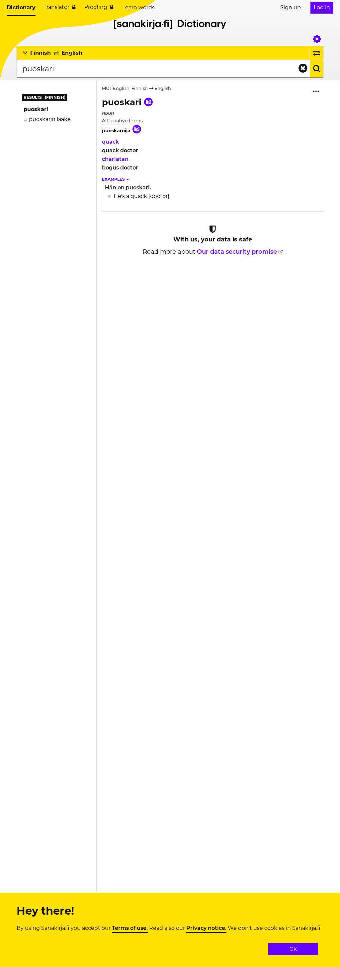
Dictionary (21, 7)
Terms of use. (130, 928)
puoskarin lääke (50, 119)
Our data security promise (237, 251)
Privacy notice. (206, 928)
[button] (116, 179)
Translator (56, 7)
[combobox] (163, 68)
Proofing (95, 7)
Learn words (138, 7)
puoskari (36, 109)
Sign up (290, 7)
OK (293, 949)
